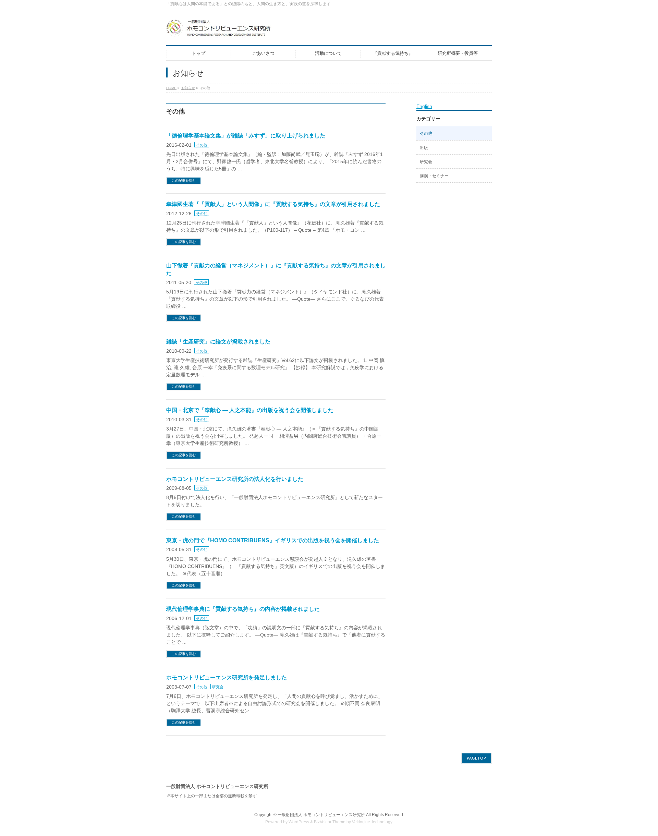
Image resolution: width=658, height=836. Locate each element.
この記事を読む (184, 180)
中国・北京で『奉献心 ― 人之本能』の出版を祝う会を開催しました (249, 410)
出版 (424, 147)
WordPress (299, 822)
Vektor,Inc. (361, 822)
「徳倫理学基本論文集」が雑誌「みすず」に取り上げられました (245, 135)
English (424, 106)
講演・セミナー (434, 175)
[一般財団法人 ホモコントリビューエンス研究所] (231, 30)
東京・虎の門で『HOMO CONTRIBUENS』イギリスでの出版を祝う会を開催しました (272, 540)
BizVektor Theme (329, 822)
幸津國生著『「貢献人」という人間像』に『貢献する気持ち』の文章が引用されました (273, 204)
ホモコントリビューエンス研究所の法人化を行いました (234, 479)
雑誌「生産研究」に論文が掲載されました (218, 341)
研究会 (217, 687)
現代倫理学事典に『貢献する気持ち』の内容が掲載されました (243, 609)
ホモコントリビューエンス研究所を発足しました (226, 677)
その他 (201, 145)
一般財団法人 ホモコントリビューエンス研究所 (321, 814)
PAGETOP (476, 758)
